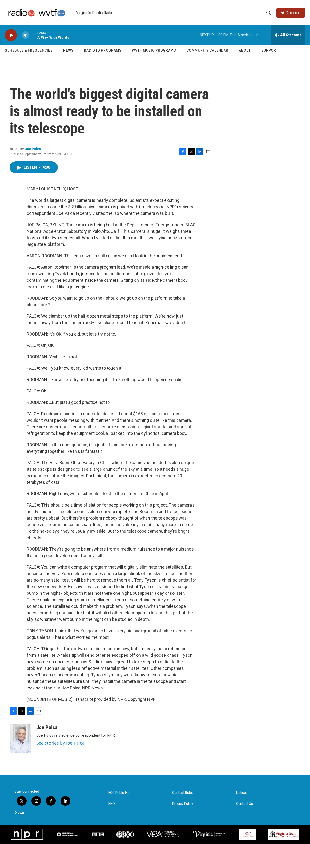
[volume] (25, 35)
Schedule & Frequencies (29, 50)
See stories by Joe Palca (60, 743)
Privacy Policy (182, 803)
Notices (242, 793)
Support (269, 50)
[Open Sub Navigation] (56, 50)
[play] (11, 35)
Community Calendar (207, 50)
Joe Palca (33, 149)
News (68, 50)
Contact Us (244, 803)
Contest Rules (183, 793)
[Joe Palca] (20, 738)
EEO (111, 803)
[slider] (33, 35)
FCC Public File (119, 793)
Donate (292, 12)
